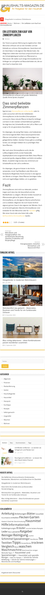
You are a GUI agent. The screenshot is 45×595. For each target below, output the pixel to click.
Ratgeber (26, 531)
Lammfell (28, 528)
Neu (11, 443)
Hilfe (4, 525)
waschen (25, 546)
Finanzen (7, 383)
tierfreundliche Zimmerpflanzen (14, 216)
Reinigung (20, 535)
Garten (6, 390)
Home (9, 23)
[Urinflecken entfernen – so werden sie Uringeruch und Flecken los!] (7, 451)
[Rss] (22, 591)
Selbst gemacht (9, 412)
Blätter (31, 513)
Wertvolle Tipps (6, 553)
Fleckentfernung (9, 386)
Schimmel (7, 538)
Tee (41, 538)
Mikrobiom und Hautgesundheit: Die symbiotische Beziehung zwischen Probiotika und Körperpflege (14, 235)
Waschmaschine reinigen (30, 550)
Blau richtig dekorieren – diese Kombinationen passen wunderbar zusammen (22, 341)
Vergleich (7, 546)
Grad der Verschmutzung (16, 521)
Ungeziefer (7, 416)
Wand (17, 547)
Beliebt (4, 443)
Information (16, 524)
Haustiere (32, 210)
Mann (10, 532)
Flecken (24, 517)
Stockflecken (34, 539)
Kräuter (20, 528)
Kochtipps (7, 405)
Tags (29, 443)
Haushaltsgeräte (9, 394)
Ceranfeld (39, 514)
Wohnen (17, 23)
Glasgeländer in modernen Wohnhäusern (18, 19)
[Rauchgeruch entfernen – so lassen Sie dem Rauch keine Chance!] (7, 461)
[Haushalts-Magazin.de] (22, 7)
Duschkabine (6, 518)
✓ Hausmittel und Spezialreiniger (15, 553)
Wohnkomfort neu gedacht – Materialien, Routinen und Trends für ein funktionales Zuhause (19, 310)
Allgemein (7, 379)
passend (16, 532)
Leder (4, 531)
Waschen (7, 420)
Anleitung (7, 513)
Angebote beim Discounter (10, 573)
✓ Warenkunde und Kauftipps (18, 561)
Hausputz (7, 401)
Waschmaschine (11, 549)
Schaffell (31, 536)
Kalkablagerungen (8, 528)
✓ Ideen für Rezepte (15, 557)
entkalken (15, 518)
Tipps (16, 542)
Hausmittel (7, 397)
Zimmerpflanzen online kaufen (22, 111)
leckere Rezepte (37, 528)
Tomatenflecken (26, 543)
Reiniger (7, 535)
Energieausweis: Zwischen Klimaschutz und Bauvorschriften (30, 245)
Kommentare (20, 443)
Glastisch (4, 521)
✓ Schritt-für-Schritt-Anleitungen (22, 560)
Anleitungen (21, 514)
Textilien (6, 542)
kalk (27, 524)
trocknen (37, 542)
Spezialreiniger (22, 538)
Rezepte (6, 409)
